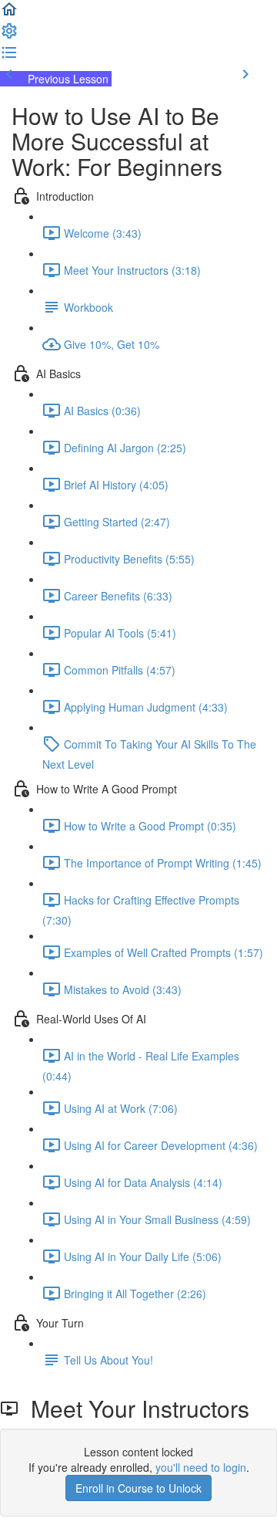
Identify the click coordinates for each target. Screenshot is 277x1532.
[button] (9, 14)
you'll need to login (200, 1467)
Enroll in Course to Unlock (138, 1488)
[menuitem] (9, 35)
